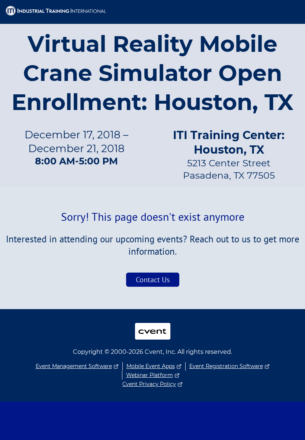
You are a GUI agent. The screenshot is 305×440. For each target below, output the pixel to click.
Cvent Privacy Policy (149, 384)
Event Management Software (74, 366)
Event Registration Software (226, 366)
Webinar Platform (149, 375)
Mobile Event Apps (150, 366)
